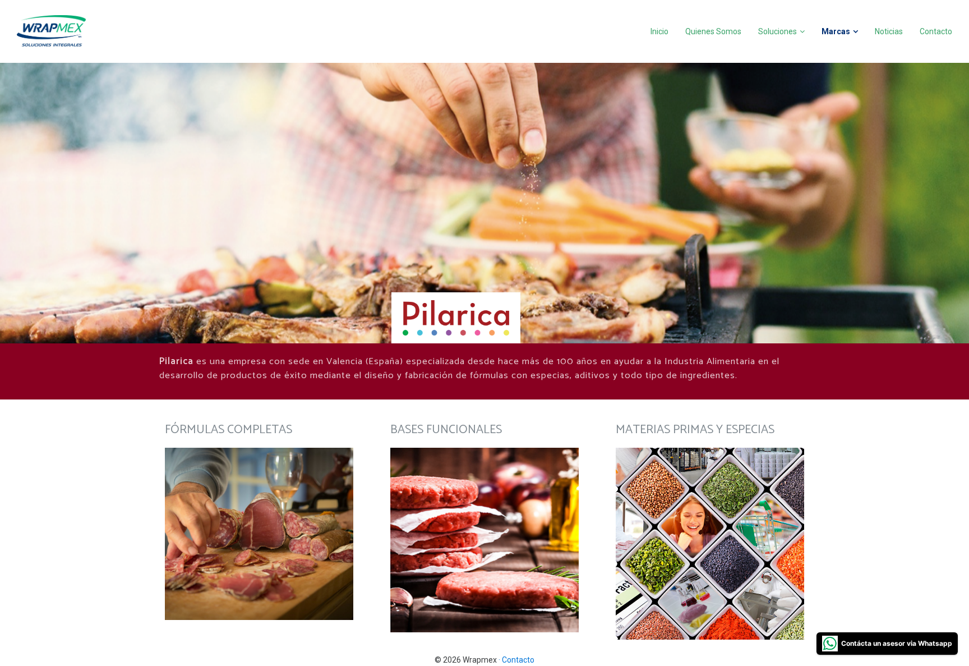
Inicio (659, 31)
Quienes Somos (713, 31)
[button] (259, 534)
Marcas (836, 31)
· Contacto (516, 659)
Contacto (936, 31)
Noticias (889, 31)
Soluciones (777, 31)
